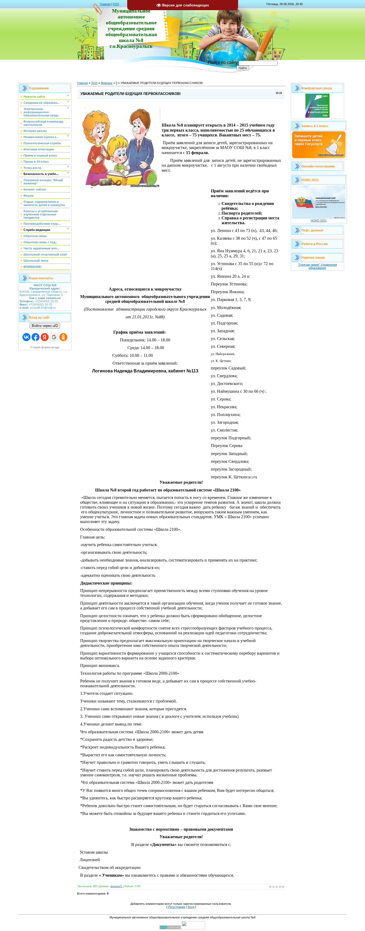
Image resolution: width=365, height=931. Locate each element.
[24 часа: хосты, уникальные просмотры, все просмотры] (193, 928)
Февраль (106, 83)
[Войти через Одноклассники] (63, 337)
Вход (191, 907)
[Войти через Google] (54, 337)
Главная (105, 4)
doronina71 (116, 886)
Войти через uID (45, 326)
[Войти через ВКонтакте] (26, 337)
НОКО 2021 (319, 220)
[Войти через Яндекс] (45, 337)
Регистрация (176, 907)
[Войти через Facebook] (36, 337)
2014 (94, 83)
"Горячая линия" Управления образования (317, 266)
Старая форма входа (44, 347)
